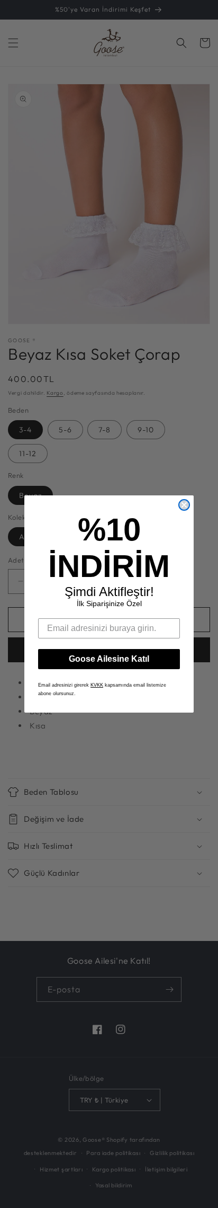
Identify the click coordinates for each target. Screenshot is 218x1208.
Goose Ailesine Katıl (109, 658)
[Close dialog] (184, 505)
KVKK (96, 685)
